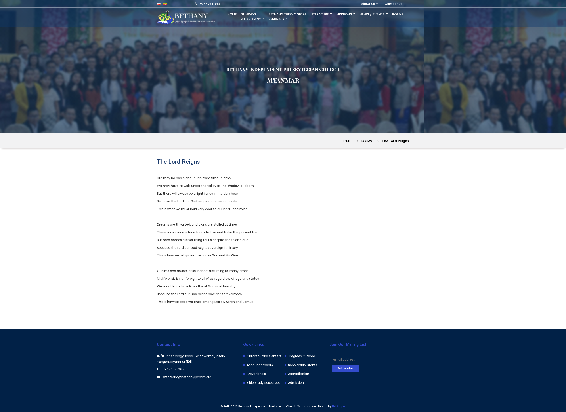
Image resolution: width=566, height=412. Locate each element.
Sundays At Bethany (251, 17)
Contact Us (393, 4)
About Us (368, 4)
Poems (397, 15)
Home (232, 15)
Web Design (319, 406)
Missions (344, 15)
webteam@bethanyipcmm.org (187, 377)
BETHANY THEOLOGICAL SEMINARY (287, 17)
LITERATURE (320, 15)
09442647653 (210, 4)
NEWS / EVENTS (372, 15)
